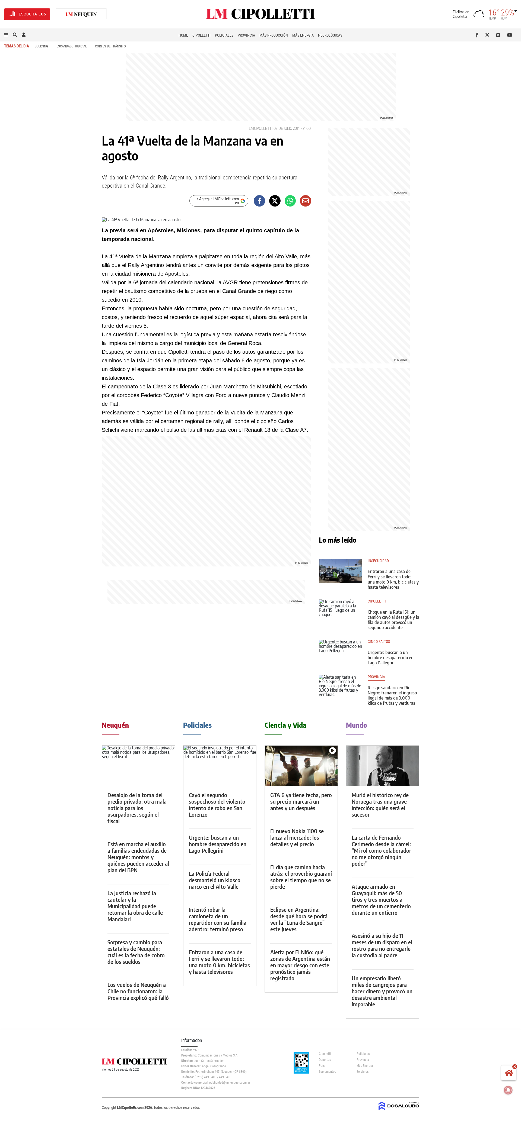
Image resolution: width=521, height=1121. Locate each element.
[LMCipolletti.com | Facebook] (478, 35)
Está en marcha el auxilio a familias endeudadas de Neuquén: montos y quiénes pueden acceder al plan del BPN (138, 856)
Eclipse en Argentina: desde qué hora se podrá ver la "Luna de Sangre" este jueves (299, 919)
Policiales (224, 35)
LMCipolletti (260, 128)
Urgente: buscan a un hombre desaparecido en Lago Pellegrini (391, 657)
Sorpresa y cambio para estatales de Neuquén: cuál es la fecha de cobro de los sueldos (136, 952)
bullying (41, 46)
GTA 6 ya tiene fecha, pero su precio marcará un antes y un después (301, 801)
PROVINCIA (376, 677)
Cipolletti (201, 35)
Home (183, 35)
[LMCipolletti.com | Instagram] (499, 35)
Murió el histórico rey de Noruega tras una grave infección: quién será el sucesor (380, 804)
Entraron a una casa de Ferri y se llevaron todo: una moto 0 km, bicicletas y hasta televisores (393, 579)
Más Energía (303, 35)
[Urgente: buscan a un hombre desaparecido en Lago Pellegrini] (340, 652)
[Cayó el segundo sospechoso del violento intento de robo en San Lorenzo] (219, 766)
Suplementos (327, 1071)
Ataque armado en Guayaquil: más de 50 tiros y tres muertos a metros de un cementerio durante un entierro (381, 899)
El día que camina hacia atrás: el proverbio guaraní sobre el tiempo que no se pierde (301, 877)
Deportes (325, 1059)
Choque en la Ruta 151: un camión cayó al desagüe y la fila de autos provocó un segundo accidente (393, 619)
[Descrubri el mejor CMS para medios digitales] (399, 1110)
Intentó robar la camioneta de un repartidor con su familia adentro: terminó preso (217, 919)
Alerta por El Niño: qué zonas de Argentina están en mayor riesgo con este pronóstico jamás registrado (300, 965)
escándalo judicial (71, 46)
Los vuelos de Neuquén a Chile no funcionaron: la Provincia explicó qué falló (138, 991)
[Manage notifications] (508, 1090)
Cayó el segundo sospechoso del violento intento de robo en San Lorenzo (217, 804)
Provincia (246, 35)
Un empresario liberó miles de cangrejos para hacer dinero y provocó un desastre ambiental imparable (382, 991)
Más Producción (273, 35)
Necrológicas (330, 35)
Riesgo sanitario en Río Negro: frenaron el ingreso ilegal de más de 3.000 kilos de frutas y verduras (392, 695)
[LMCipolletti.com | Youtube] (509, 35)
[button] (6, 34)
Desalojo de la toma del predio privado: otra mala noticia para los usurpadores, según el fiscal (137, 807)
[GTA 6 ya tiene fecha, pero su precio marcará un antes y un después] (301, 766)
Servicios (362, 1071)
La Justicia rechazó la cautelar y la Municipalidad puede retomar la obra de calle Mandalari (135, 906)
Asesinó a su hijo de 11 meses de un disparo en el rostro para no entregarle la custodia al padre (382, 945)
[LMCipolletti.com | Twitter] (488, 35)
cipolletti (377, 601)
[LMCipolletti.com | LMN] (81, 14)
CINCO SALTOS (379, 642)
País (322, 1065)
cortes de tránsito (110, 46)
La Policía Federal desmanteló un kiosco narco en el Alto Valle (214, 880)
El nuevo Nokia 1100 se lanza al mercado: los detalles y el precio (297, 837)
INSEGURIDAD (378, 561)
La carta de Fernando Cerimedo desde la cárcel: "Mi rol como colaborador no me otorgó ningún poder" (381, 850)
